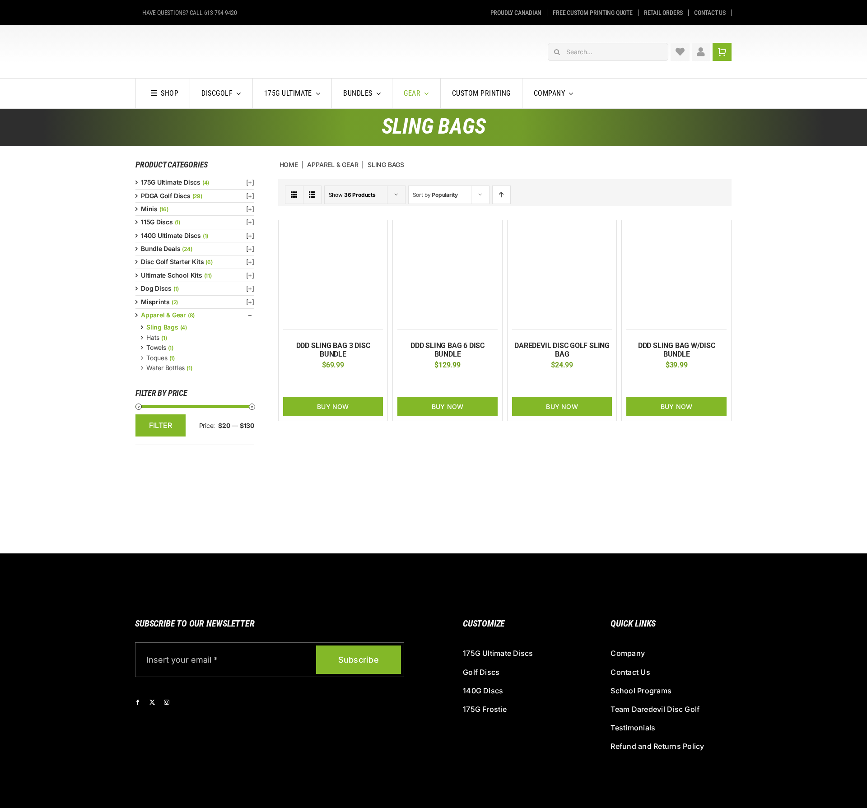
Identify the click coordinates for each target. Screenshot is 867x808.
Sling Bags (162, 327)
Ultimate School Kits (171, 275)
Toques (157, 358)
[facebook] (137, 702)
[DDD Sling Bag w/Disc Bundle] (676, 229)
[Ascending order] (501, 195)
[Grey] (340, 383)
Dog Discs (156, 288)
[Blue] (326, 383)
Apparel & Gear (163, 315)
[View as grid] (294, 195)
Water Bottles (165, 367)
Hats (152, 337)
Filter (160, 425)
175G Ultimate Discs (170, 182)
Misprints (155, 302)
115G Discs (157, 222)
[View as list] (312, 195)
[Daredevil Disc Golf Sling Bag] (562, 229)
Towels (156, 347)
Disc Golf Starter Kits (172, 261)
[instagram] (166, 702)
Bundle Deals (160, 248)
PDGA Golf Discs (166, 196)
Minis (149, 209)
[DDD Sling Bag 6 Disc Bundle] (447, 229)
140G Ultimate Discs (171, 235)
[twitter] (152, 702)
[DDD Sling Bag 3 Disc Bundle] (333, 229)
